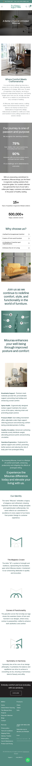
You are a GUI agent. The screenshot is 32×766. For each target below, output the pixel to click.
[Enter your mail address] (29, 739)
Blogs (2, 718)
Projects (3, 713)
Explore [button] (16, 693)
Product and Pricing (7, 743)
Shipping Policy (5, 733)
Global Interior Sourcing (8, 707)
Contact (3, 720)
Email (18, 735)
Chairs (18, 705)
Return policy (5, 738)
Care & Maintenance (7, 741)
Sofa (18, 710)
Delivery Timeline (6, 736)
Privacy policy (5, 728)
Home (3, 705)
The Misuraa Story (6, 710)
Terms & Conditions (7, 731)
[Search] (26, 6)
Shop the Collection (7, 715)
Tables (19, 707)
